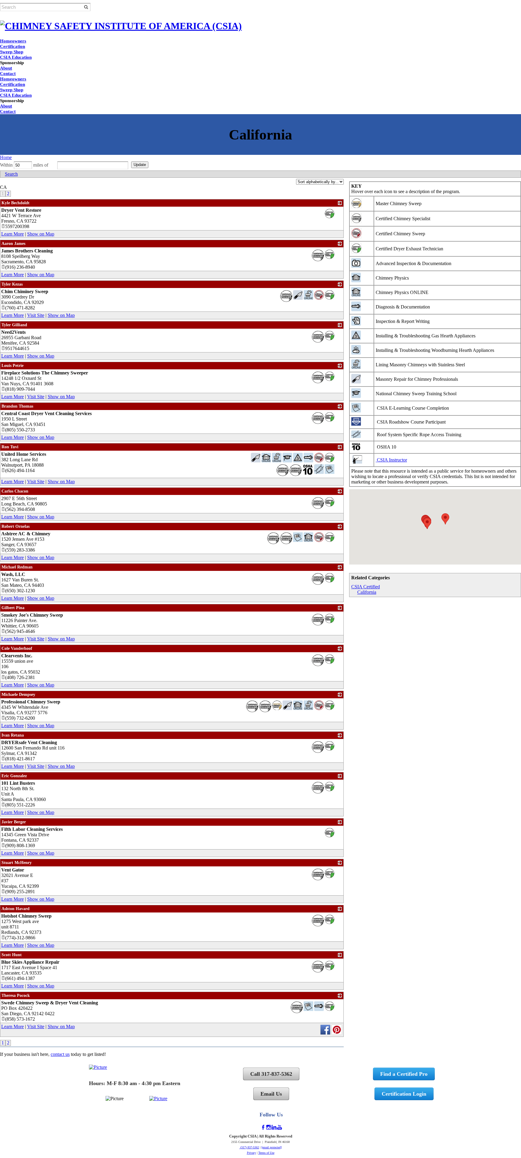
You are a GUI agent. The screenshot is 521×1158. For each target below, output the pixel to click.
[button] (445, 518)
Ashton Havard (16, 908)
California (366, 592)
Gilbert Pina (13, 608)
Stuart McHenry (17, 862)
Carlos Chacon (15, 491)
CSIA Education (16, 57)
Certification (12, 46)
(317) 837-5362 (249, 1147)
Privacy (251, 1152)
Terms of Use (266, 1152)
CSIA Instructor (392, 459)
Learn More (12, 233)
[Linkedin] (274, 1127)
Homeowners (13, 41)
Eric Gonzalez (14, 776)
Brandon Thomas (17, 406)
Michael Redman (17, 567)
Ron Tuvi (10, 447)
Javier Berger (14, 822)
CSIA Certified (365, 586)
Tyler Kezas (12, 284)
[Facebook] (263, 1127)
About (6, 68)
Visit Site (35, 315)
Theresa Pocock (16, 995)
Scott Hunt (12, 955)
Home (6, 157)
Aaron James (13, 243)
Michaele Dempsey (18, 694)
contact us (60, 1054)
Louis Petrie (13, 365)
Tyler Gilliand (14, 325)
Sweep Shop (11, 51)
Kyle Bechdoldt (16, 203)
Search (11, 174)
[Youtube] (279, 1127)
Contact (8, 73)
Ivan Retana (13, 735)
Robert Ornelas (16, 526)
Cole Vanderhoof (17, 648)
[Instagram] (268, 1127)
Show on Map (40, 233)
